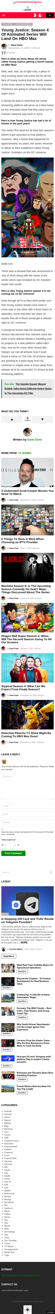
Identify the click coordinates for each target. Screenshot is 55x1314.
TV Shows (24, 453)
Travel (7, 1243)
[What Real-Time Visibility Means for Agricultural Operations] (8, 968)
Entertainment (10, 1146)
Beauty (7, 1120)
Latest (27, 10)
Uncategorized (11, 1249)
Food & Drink (10, 1158)
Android (7, 1111)
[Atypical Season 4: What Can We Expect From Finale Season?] (27, 668)
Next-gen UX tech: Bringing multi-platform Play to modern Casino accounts (34, 1059)
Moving (7, 1199)
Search (51, 873)
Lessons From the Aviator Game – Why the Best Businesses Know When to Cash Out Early (34, 1043)
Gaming (8, 1161)
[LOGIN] (40, 15)
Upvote (11, 419)
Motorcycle (9, 1193)
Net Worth (9, 1202)
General (8, 1164)
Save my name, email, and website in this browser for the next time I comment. (27, 833)
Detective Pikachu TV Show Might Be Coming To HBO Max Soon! (26, 735)
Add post (50, 15)
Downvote (42, 419)
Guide (7, 1170)
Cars (6, 1132)
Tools (6, 1237)
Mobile (7, 1190)
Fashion (8, 1149)
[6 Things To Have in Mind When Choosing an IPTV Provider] (27, 520)
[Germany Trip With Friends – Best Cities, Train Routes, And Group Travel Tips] (8, 1011)
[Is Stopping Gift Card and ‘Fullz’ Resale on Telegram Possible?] (27, 901)
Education (8, 1143)
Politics (7, 1214)
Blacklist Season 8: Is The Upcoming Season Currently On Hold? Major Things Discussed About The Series (26, 589)
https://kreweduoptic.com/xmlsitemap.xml (20, 1275)
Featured (8, 1152)
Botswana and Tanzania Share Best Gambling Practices (35, 1074)
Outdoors (8, 1208)
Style (6, 1229)
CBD (6, 1138)
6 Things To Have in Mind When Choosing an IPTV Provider (22, 540)
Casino (7, 1135)
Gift (5, 1167)
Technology (9, 1231)
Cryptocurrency (11, 1140)
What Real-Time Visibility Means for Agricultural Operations (35, 966)
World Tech (9, 1252)
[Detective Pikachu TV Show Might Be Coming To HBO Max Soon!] (27, 714)
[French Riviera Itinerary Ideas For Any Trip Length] (8, 1088)
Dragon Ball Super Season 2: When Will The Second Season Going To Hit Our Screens (26, 639)
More (24, 942)
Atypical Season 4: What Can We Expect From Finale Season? (23, 688)
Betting (7, 1123)
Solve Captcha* (8, 840)
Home (7, 1179)
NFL (6, 1205)
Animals (8, 1114)
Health (7, 1176)
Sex (6, 1220)
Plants (7, 1211)
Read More (9, 956)
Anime (7, 1117)
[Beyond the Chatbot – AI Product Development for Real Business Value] (8, 981)
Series (7, 1217)
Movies (7, 1196)
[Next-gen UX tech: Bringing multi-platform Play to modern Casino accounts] (8, 1058)
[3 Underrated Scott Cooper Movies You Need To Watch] (27, 472)
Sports (7, 1226)
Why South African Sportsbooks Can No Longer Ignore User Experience (33, 1027)
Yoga (6, 1255)
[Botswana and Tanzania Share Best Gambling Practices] (8, 1075)
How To (7, 1182)
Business (8, 1129)
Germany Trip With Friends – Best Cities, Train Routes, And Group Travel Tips (34, 1011)
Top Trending (10, 1240)
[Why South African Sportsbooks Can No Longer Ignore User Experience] (8, 1027)
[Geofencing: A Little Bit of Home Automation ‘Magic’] (8, 997)
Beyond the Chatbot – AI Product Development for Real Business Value (34, 981)
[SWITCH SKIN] (35, 15)
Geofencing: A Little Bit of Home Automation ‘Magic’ (33, 996)
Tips (6, 1234)
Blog (5, 914)
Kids (6, 1184)
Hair (6, 1173)
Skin (6, 1223)
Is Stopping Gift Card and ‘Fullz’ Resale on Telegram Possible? (27, 920)
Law (6, 1187)
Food (6, 1155)
